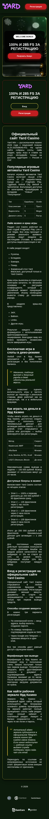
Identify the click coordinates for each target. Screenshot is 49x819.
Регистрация (36, 7)
